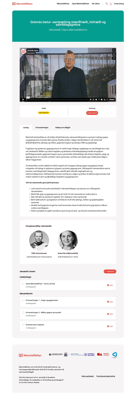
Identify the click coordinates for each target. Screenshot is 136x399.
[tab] (26, 127)
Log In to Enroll (92, 113)
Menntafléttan (63, 4)
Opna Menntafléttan (80, 4)
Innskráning (119, 4)
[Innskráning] (111, 4)
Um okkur (96, 4)
